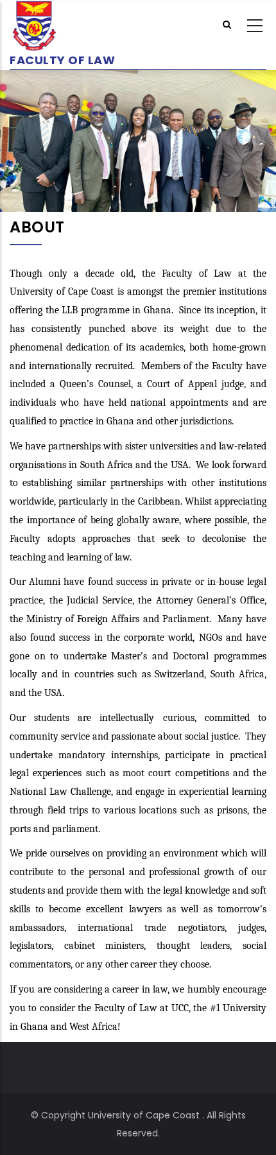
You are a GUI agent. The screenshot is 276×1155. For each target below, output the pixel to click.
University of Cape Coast (144, 1115)
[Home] (62, 26)
